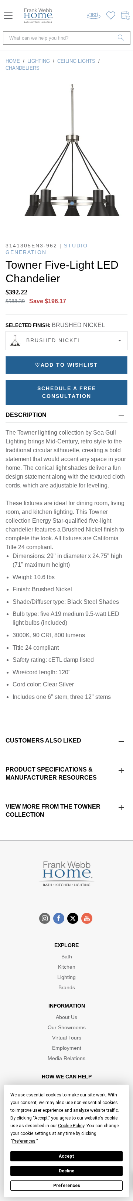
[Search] (121, 38)
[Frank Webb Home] (38, 15)
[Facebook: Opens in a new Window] (58, 918)
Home (13, 61)
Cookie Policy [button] (71, 1125)
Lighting (38, 61)
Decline (66, 1170)
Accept (66, 1156)
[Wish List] (110, 16)
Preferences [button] (23, 1141)
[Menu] (8, 15)
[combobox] (66, 340)
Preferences (66, 1185)
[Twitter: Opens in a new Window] (72, 918)
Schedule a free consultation (66, 392)
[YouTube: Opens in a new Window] (86, 918)
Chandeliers (23, 68)
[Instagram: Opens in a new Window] (44, 918)
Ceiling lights (76, 61)
